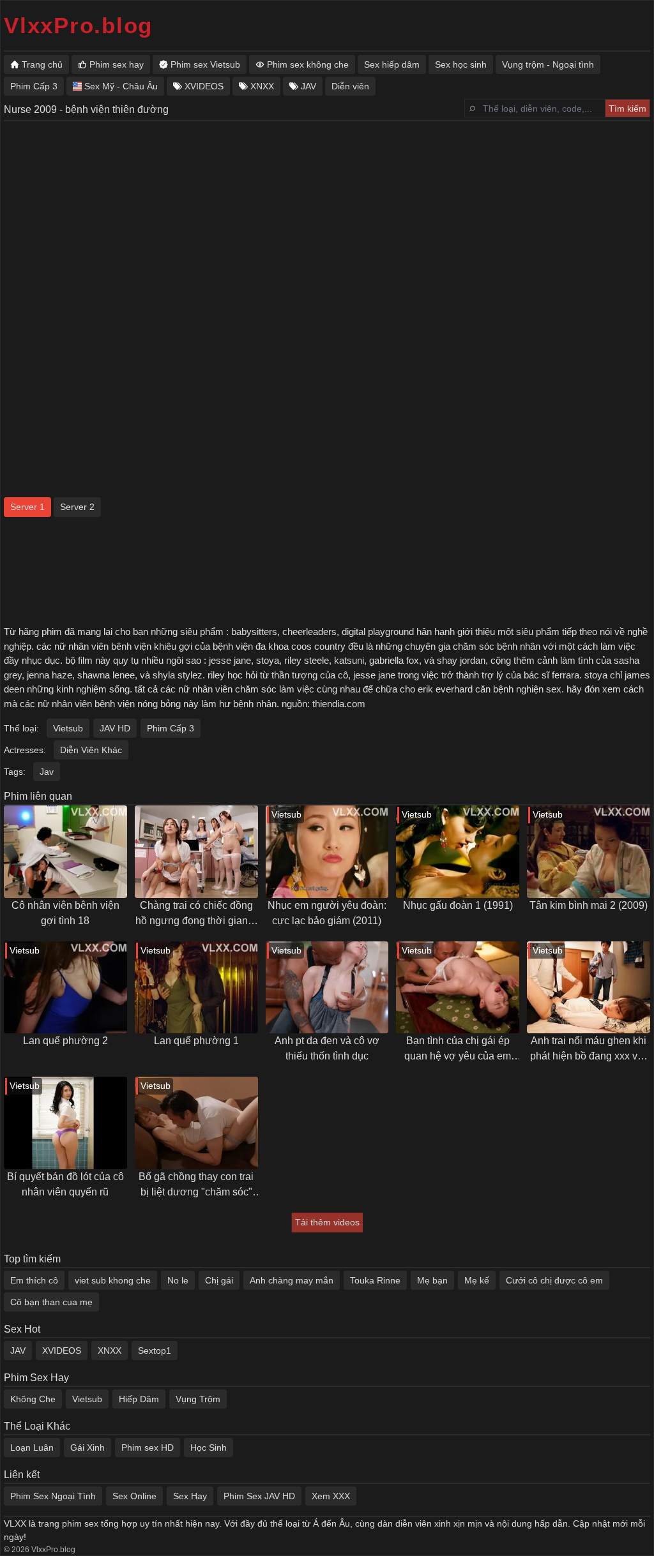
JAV (18, 1350)
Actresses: (25, 750)
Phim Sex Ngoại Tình (53, 1496)
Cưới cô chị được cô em (554, 1280)
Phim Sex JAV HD (259, 1496)
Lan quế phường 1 (196, 1040)
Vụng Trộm (198, 1399)
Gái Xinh (87, 1447)
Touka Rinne (375, 1280)
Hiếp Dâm (139, 1399)
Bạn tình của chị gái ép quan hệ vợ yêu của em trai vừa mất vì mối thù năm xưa (458, 1049)
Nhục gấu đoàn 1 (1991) (458, 905)
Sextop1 (154, 1350)
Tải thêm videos (327, 1222)
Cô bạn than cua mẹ (51, 1302)
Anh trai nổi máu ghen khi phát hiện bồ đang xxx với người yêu (588, 1049)
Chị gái (219, 1280)
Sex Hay (190, 1496)
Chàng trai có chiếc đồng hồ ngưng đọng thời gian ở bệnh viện (196, 914)
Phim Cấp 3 (170, 728)
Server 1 (27, 507)
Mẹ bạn (432, 1280)
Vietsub (68, 728)
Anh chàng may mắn (291, 1280)
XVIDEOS (61, 1350)
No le (177, 1280)
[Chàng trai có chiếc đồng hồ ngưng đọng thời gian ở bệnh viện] (196, 851)
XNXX (109, 1350)
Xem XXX (331, 1496)
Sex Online (134, 1496)
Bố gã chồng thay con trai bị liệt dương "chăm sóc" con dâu (196, 1185)
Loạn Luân (32, 1447)
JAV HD (115, 728)
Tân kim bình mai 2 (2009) (588, 905)
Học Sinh (208, 1447)
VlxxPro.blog (78, 25)
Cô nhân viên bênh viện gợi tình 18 (65, 913)
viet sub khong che (113, 1280)
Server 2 (77, 507)
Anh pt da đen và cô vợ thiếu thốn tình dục (327, 1048)
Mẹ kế (476, 1280)
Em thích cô (34, 1280)
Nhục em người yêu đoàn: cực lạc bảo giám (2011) (327, 913)
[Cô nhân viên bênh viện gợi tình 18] (65, 851)
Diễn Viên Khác (91, 750)
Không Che (33, 1399)
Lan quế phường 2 (65, 1040)
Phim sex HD (147, 1447)
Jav (47, 772)
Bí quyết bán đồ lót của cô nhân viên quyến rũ (65, 1184)
